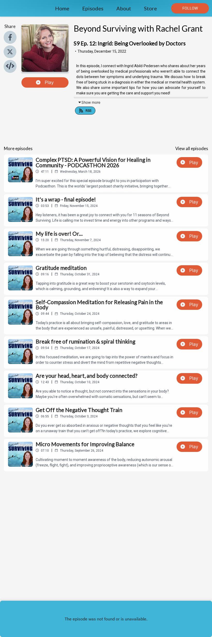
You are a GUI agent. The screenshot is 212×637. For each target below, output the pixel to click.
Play (49, 82)
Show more (90, 102)
